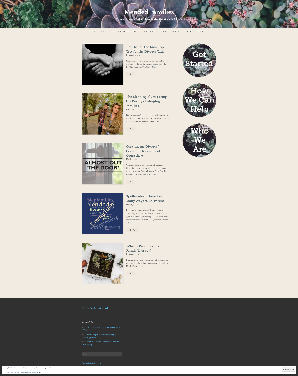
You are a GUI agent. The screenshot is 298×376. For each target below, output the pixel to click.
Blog (189, 31)
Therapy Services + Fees (124, 31)
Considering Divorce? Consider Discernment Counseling (143, 151)
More (154, 67)
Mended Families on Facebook (95, 308)
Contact (176, 31)
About (104, 31)
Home (93, 31)
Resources (202, 31)
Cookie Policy (37, 372)
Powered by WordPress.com (91, 363)
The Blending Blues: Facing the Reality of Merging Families (146, 101)
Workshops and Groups (155, 31)
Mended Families (149, 12)
